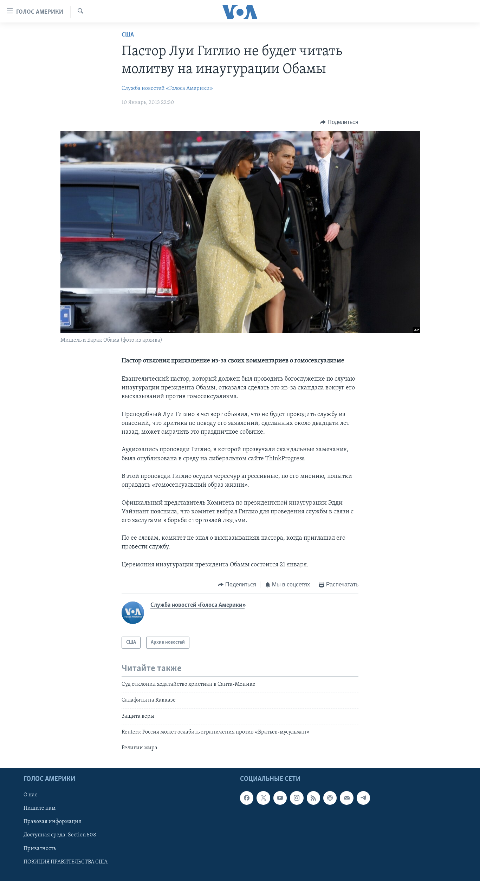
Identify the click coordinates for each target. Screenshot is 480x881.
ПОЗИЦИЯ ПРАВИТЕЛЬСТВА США (66, 861)
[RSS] (313, 797)
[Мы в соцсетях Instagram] (296, 797)
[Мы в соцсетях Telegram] (363, 797)
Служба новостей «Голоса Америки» (167, 88)
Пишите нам (40, 808)
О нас (30, 795)
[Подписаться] (346, 797)
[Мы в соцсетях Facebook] (246, 797)
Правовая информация (52, 821)
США (128, 35)
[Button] (339, 122)
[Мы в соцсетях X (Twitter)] (263, 797)
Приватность (40, 848)
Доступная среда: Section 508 (60, 835)
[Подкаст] (330, 797)
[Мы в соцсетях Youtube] (280, 797)
